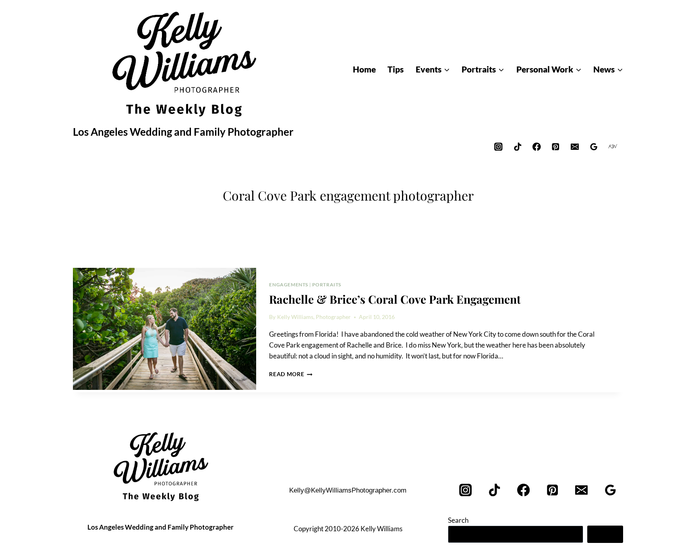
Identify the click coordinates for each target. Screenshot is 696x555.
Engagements (288, 285)
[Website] (613, 146)
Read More (291, 374)
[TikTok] (517, 146)
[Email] (574, 146)
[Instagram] (498, 146)
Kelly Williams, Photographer (314, 317)
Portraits (326, 285)
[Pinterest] (555, 146)
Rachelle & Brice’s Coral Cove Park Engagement (395, 299)
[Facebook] (536, 146)
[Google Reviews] (594, 146)
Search (458, 520)
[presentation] (164, 329)
